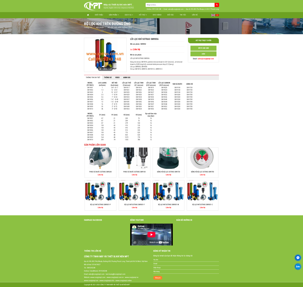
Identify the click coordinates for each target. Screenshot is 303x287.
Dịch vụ (128, 15)
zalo (203, 54)
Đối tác (170, 15)
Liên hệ (195, 15)
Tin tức (183, 15)
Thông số (107, 77)
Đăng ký (157, 278)
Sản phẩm (113, 15)
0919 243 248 (203, 48)
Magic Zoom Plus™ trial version (94, 40)
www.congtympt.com (97, 277)
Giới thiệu (99, 15)
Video (117, 77)
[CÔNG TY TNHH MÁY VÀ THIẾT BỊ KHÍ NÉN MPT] (93, 6)
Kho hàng (157, 15)
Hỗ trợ (142, 15)
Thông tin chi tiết (93, 77)
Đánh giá (126, 77)
